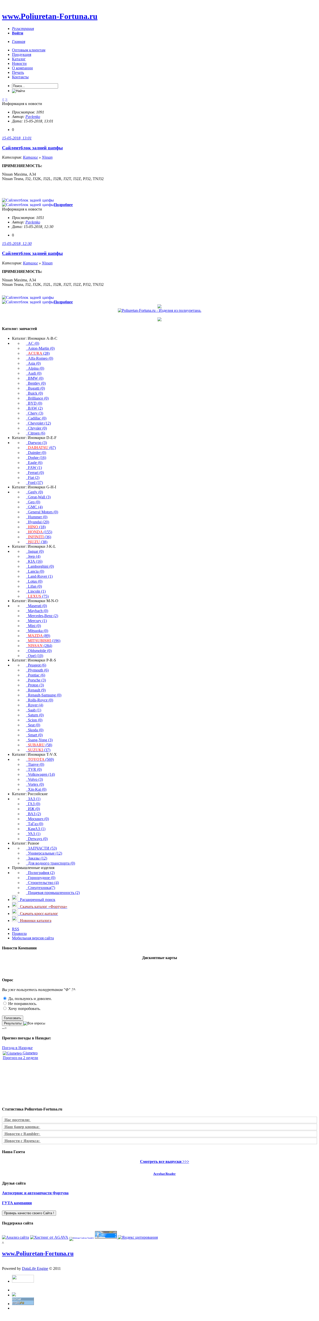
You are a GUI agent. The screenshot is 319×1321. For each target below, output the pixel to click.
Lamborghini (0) (40, 566)
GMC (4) (34, 507)
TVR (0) (34, 769)
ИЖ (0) (33, 809)
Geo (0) (33, 502)
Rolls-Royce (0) (39, 700)
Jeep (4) (33, 556)
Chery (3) (34, 413)
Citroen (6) (35, 433)
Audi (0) (33, 373)
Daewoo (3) (36, 442)
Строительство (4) (42, 883)
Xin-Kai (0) (36, 789)
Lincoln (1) (36, 591)
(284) (40, 646)
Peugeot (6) (36, 665)
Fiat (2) (32, 477)
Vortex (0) (35, 784)
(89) (39, 636)
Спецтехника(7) (40, 887)
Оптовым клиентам (28, 50)
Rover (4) (34, 705)
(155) (40, 532)
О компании (22, 68)
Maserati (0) (36, 606)
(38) (37, 542)
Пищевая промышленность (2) (53, 892)
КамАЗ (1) (35, 829)
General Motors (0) (42, 512)
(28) (39, 353)
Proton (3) (35, 685)
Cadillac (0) (36, 418)
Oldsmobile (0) (39, 651)
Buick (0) (34, 393)
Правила (19, 933)
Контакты (20, 77)
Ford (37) (34, 482)
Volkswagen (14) (40, 774)
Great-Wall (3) (38, 497)
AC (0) (32, 343)
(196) (44, 641)
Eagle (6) (34, 462)
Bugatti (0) (35, 388)
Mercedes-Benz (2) (42, 616)
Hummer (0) (36, 517)
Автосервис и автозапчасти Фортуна (35, 1193)
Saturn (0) (35, 715)
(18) (37, 527)
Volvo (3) (34, 779)
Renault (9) (36, 690)
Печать (18, 72)
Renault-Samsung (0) (43, 695)
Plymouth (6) (37, 670)
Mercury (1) (36, 621)
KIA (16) (34, 561)
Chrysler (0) (36, 428)
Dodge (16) (36, 457)
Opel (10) (34, 656)
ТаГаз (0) (34, 824)
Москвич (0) (37, 819)
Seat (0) (33, 725)
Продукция (21, 54)
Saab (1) (33, 710)
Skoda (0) (34, 730)
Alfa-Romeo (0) (39, 358)
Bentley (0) (36, 383)
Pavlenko (32, 116)
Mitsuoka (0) (37, 631)
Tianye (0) (35, 764)
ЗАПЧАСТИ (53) (41, 848)
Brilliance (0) (37, 398)
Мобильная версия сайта (33, 938)
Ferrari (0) (35, 472)
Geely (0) (34, 492)
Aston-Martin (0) (40, 348)
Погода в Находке (17, 1048)
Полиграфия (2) (40, 873)
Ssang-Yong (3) (39, 740)
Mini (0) (33, 626)
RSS (15, 929)
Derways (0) (37, 839)
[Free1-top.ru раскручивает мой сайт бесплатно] (14, 1295)
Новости (19, 63)
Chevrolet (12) (38, 423)
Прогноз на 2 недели (20, 1058)
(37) (39, 750)
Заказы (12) (36, 858)
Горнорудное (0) (40, 878)
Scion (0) (34, 720)
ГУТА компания (17, 1203)
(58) (40, 745)
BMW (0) (34, 378)
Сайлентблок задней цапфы (32, 147)
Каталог (19, 59)
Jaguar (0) (35, 551)
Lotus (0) (34, 581)
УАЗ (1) (33, 834)
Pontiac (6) (35, 675)
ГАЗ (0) (33, 804)
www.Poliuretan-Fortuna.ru (49, 16)
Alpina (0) (35, 368)
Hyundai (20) (37, 522)
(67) (42, 447)
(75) (38, 596)
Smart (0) (34, 735)
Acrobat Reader (164, 1174)
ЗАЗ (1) (33, 799)
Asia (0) (33, 363)
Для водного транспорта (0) (50, 863)
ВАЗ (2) (33, 814)
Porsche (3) (36, 680)
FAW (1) (34, 467)
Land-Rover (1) (39, 576)
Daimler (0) (36, 452)
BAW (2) (34, 408)
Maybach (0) (37, 611)
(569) (41, 759)
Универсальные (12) (44, 853)
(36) (39, 537)
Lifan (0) (34, 586)
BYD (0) (34, 403)
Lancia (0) (35, 571)
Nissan (47, 157)
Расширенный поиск (36, 899)
